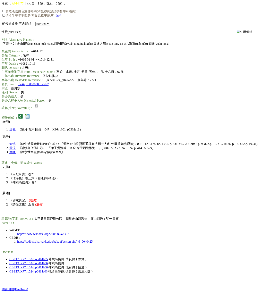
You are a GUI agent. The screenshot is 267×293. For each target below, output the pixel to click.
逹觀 (12, 129)
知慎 (12, 144)
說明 (58, 15)
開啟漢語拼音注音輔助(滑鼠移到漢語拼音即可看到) (40, 11)
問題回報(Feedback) (15, 289)
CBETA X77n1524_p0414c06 (28, 271)
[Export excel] (27, 117)
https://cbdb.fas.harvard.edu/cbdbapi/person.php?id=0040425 (55, 241)
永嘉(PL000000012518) (33, 84)
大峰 (12, 152)
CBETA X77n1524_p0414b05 (28, 259)
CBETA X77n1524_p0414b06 (28, 263)
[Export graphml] (20, 117)
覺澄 (12, 148)
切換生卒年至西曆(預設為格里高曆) (29, 15)
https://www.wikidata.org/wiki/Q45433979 (43, 234)
